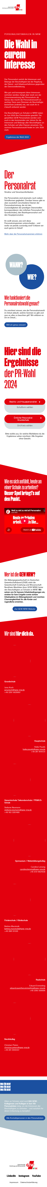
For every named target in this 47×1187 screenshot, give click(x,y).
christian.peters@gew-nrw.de (17, 1047)
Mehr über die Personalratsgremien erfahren (23, 234)
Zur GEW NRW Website (25, 609)
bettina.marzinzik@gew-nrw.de (17, 928)
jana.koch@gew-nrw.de (14, 689)
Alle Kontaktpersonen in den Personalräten (24, 1118)
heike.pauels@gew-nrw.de (34, 749)
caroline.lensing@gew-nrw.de (32, 869)
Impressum (14, 1182)
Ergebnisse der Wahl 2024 (17, 137)
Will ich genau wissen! (16, 324)
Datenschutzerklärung (28, 1182)
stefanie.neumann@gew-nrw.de (18, 809)
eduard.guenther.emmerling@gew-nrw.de (27, 988)
